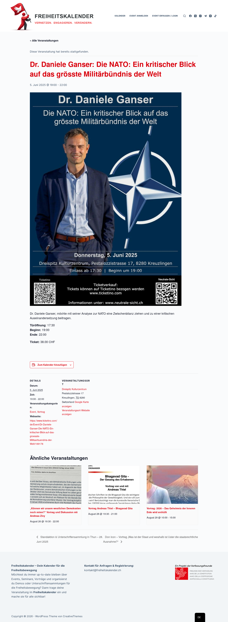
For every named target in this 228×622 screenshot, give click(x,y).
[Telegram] (205, 16)
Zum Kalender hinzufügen (52, 364)
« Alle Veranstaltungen (44, 40)
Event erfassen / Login (165, 16)
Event (33, 411)
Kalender (120, 16)
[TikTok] (215, 16)
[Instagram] (200, 16)
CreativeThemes (72, 616)
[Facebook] (190, 16)
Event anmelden (139, 16)
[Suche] (184, 16)
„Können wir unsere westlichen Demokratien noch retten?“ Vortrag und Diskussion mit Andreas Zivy (55, 512)
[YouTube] (210, 16)
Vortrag (41, 411)
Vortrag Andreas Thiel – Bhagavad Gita (110, 508)
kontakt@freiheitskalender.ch (102, 570)
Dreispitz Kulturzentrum (74, 389)
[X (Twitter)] (195, 16)
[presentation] (55, 484)
